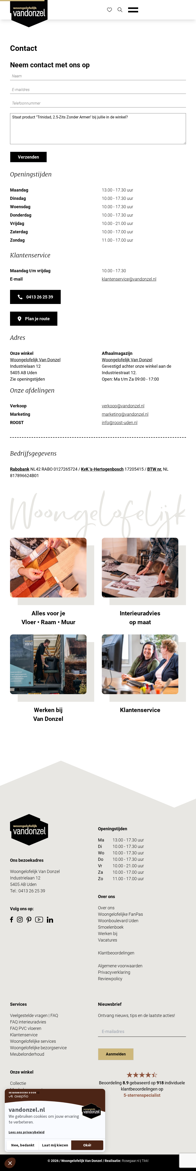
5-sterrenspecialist (142, 1095)
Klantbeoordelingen (116, 952)
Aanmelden (116, 1054)
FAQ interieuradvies (28, 1021)
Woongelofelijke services (33, 1041)
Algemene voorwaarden (120, 965)
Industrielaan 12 (25, 877)
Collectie (18, 1083)
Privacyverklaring (114, 972)
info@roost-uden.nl (119, 422)
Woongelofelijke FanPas (120, 914)
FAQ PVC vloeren (25, 1028)
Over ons (106, 907)
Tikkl (145, 1161)
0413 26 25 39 (39, 296)
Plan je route (37, 318)
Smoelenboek (111, 927)
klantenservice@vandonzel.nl (129, 279)
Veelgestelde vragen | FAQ (34, 1015)
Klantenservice (24, 1034)
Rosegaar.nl (130, 1161)
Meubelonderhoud (27, 1054)
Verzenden (28, 157)
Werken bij (107, 933)
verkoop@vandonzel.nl (123, 405)
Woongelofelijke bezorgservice (38, 1047)
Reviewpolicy (110, 978)
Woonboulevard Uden (118, 920)
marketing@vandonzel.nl (125, 414)
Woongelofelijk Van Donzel (35, 359)
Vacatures (107, 939)
